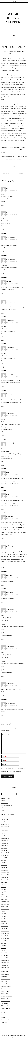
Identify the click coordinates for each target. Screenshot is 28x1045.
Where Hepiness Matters (14, 18)
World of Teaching (5, 1008)
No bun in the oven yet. (6, 805)
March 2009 (4, 894)
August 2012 (4, 848)
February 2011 (4, 850)
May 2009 (3, 889)
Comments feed (5, 1019)
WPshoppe (13, 1037)
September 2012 (5, 845)
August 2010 (4, 857)
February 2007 (4, 955)
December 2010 (5, 852)
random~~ (23, 173)
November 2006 (5, 962)
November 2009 (5, 874)
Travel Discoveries (5, 1001)
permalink (19, 159)
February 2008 (4, 926)
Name (4, 756)
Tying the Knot (4, 1003)
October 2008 (4, 906)
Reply (2, 205)
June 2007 (3, 945)
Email (4, 760)
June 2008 (3, 916)
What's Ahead (4, 1005)
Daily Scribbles (18, 156)
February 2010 (4, 867)
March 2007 (4, 953)
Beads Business (5, 974)
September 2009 (5, 879)
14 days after (4, 807)
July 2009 (3, 884)
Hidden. (3, 800)
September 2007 (5, 938)
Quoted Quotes (4, 998)
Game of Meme (5, 983)
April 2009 (3, 892)
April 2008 (3, 921)
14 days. (3, 810)
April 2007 (3, 950)
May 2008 (3, 918)
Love (2, 988)
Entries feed (4, 1017)
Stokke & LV (4, 803)
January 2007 (4, 957)
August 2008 (4, 911)
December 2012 (5, 838)
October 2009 (4, 877)
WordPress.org (4, 1022)
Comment (5, 735)
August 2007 (4, 940)
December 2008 (5, 901)
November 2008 (5, 904)
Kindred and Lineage (6, 986)
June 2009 (3, 887)
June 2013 (3, 835)
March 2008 (4, 923)
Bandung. (7, 817)
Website (4, 764)
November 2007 (5, 933)
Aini (2, 817)
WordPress (13, 1035)
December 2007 (5, 931)
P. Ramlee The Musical (6, 996)
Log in (2, 1015)
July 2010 (3, 860)
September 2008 (5, 909)
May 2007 (3, 948)
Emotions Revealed (5, 979)
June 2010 (3, 862)
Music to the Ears (5, 991)
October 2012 (4, 843)
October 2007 (4, 935)
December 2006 (5, 960)
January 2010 (4, 870)
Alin (18, 51)
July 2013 (3, 833)
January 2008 (4, 928)
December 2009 (5, 872)
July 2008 (3, 913)
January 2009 (4, 899)
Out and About (16, 53)
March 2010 (4, 865)
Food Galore (4, 981)
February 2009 (4, 896)
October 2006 (4, 965)
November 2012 (5, 840)
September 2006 (5, 967)
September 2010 (5, 855)
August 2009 (4, 882)
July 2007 (3, 943)
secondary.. (5, 173)
